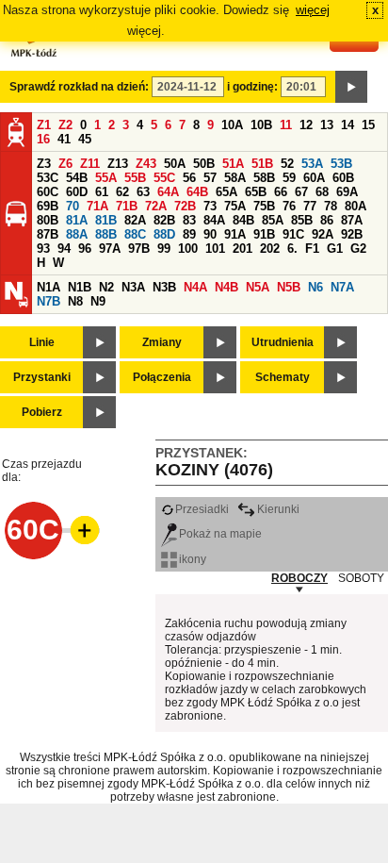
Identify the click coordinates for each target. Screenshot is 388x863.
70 (72, 206)
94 (64, 248)
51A (233, 164)
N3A (133, 287)
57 (210, 178)
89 (189, 234)
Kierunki (278, 509)
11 (286, 125)
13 (326, 125)
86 (326, 220)
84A (214, 220)
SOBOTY (361, 578)
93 (43, 248)
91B (264, 234)
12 (306, 125)
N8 (75, 301)
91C (293, 234)
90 (210, 234)
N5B (288, 287)
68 (322, 192)
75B (264, 206)
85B (302, 220)
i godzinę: (252, 86)
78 (330, 206)
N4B (226, 287)
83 (189, 220)
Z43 (146, 164)
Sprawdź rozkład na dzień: (79, 86)
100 (188, 248)
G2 (358, 248)
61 (101, 192)
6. (292, 248)
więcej (313, 10)
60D (77, 192)
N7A (342, 287)
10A (232, 125)
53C (47, 178)
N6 (315, 287)
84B (243, 220)
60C (47, 192)
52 (287, 164)
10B (261, 125)
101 (215, 248)
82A (135, 220)
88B (106, 234)
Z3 (44, 164)
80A (355, 206)
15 (368, 125)
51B (262, 164)
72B (185, 206)
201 (242, 248)
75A (235, 206)
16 (43, 139)
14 (347, 125)
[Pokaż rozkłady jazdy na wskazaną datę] (351, 87)
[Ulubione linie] (79, 530)
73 (210, 206)
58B (264, 178)
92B (352, 234)
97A (110, 248)
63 (143, 192)
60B (343, 178)
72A (156, 206)
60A (314, 178)
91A (235, 234)
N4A (195, 287)
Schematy (282, 377)
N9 (97, 301)
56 (189, 178)
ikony (192, 559)
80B (47, 220)
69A (347, 192)
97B (139, 248)
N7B (48, 301)
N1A (48, 287)
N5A (257, 287)
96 (84, 248)
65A (226, 192)
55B (135, 178)
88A (77, 234)
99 (163, 248)
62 (122, 192)
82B (164, 220)
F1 (312, 248)
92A (322, 234)
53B (341, 164)
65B (256, 192)
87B (47, 234)
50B (204, 164)
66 (280, 192)
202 (270, 248)
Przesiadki (202, 509)
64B (197, 192)
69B (47, 206)
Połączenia (162, 377)
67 (301, 192)
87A (352, 220)
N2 (106, 287)
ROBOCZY (299, 578)
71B (126, 206)
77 (309, 206)
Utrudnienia (282, 342)
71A (97, 206)
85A (272, 220)
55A (106, 178)
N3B (164, 287)
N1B (79, 287)
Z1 (44, 125)
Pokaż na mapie (220, 533)
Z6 (65, 164)
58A (235, 178)
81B (106, 220)
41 (64, 139)
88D (164, 234)
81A (77, 220)
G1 (335, 248)
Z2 (65, 125)
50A (175, 164)
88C (135, 234)
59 (289, 178)
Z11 (90, 164)
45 (84, 139)
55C (164, 178)
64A (168, 192)
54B (77, 178)
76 (289, 206)
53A (312, 164)
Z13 (117, 164)
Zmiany (162, 342)
